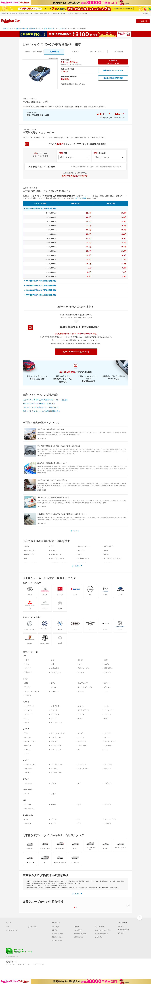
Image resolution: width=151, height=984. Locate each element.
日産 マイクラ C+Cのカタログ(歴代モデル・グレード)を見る (45, 400)
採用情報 (120, 933)
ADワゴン (81, 550)
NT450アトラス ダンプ (112, 558)
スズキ (106, 664)
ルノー (80, 783)
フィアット (82, 764)
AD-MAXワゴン (30, 550)
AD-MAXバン (109, 546)
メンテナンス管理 (57, 933)
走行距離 (99, 153)
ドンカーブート (110, 819)
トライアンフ (56, 750)
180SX (26, 546)
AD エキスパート (84, 546)
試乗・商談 (55, 927)
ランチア (54, 768)
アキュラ (107, 672)
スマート (107, 683)
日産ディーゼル (83, 668)
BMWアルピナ (83, 683)
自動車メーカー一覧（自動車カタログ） (28, 28)
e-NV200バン (29, 554)
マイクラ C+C (62, 28)
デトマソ (107, 768)
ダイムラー (108, 733)
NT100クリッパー (57, 558)
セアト (53, 823)
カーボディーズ (110, 741)
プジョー (54, 783)
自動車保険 (98, 937)
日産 (52, 660)
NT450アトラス (83, 558)
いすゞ (53, 664)
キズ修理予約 (77, 930)
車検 (75, 52)
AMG (26, 683)
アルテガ (27, 695)
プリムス (107, 714)
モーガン (27, 745)
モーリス (27, 750)
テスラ (26, 718)
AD (52, 546)
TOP (7, 927)
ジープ (53, 718)
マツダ (26, 664)
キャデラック (29, 706)
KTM (79, 823)
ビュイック (28, 710)
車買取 (54, 52)
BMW (53, 683)
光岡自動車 (55, 668)
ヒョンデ (27, 804)
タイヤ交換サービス (101, 933)
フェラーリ (108, 764)
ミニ (106, 691)
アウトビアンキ (57, 764)
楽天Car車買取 (81, 198)
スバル (80, 664)
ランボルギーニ (83, 768)
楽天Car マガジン (57, 937)
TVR (26, 733)
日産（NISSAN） (49, 28)
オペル (53, 687)
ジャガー (81, 733)
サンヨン (107, 804)
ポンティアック (83, 710)
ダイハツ (27, 668)
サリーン (81, 714)
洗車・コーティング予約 (103, 930)
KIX (25, 558)
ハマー (26, 722)
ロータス (81, 737)
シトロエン (28, 783)
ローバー (107, 737)
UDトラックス (56, 672)
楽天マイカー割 (57, 940)
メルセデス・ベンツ (31, 691)
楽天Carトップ (8, 28)
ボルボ (53, 794)
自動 (118, 52)
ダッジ (80, 718)
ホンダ (80, 660)
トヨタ (26, 660)
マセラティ (28, 768)
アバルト (27, 773)
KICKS (106, 554)
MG (79, 750)
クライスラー (56, 706)
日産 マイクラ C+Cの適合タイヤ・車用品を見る (40, 407)
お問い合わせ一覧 (23, 964)
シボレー (107, 706)
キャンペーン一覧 (11, 930)
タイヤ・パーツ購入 (79, 933)
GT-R (80, 554)
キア (79, 804)
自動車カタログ (78, 937)
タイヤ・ (96, 52)
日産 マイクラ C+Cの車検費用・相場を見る (39, 403)
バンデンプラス (57, 745)
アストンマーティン (58, 733)
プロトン (54, 819)
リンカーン (28, 714)
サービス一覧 (10, 964)
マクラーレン (83, 745)
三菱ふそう (28, 672)
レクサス (81, 672)
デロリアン (55, 714)
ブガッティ (108, 783)
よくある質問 (32, 927)
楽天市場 (145, 13)
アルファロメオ (30, 764)
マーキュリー (109, 710)
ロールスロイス (30, 741)
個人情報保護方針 (123, 930)
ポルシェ (107, 687)
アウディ (27, 687)
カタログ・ (32, 52)
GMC (106, 718)
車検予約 (54, 930)
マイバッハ (55, 691)
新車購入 (76, 927)
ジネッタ (54, 741)
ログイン (144, 21)
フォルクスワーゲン (85, 687)
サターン (81, 706)
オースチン (108, 745)
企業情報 (120, 926)
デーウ (53, 804)
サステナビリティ (39, 964)
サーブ (26, 794)
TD (79, 819)
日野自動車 (108, 668)
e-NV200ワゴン (57, 554)
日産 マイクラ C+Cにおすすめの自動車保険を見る (41, 411)
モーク (26, 754)
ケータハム (82, 741)
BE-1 (106, 550)
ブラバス (81, 691)
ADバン (54, 550)
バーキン (27, 823)
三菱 (106, 660)
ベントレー (28, 737)
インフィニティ (57, 722)
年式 (63, 153)
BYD (26, 819)
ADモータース (29, 809)
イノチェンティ (57, 773)
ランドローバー (57, 737)
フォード (54, 710)
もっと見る (75, 531)
